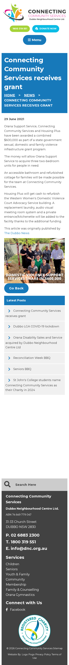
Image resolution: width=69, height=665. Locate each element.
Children (12, 564)
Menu (36, 40)
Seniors (12, 569)
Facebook (17, 609)
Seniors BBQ (22, 369)
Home (9, 95)
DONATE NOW (47, 28)
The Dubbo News (16, 233)
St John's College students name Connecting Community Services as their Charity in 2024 (33, 385)
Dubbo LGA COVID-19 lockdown (36, 326)
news (29, 95)
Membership (16, 584)
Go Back (16, 288)
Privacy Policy (43, 654)
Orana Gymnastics (20, 595)
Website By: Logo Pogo (21, 654)
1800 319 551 (20, 28)
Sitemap (58, 648)
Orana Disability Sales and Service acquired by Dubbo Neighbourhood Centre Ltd (33, 342)
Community (15, 579)
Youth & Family (18, 574)
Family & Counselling (22, 590)
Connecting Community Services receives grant (33, 313)
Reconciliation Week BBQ (31, 358)
